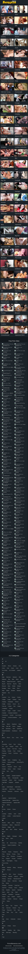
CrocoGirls (4, 399)
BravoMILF (17, 386)
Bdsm (17, 679)
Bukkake (19, 690)
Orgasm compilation (12, 845)
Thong (3, 910)
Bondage (4, 688)
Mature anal (17, 825)
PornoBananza (18, 582)
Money (15, 829)
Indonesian (19, 789)
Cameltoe (4, 697)
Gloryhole (10, 766)
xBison (10, 532)
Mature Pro (4, 629)
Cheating (4, 701)
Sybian (8, 901)
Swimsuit (15, 898)
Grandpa (4, 769)
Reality (3, 867)
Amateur (15, 665)
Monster (21, 829)
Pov (3, 858)
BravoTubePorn (18, 393)
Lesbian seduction (16, 816)
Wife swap (8, 932)
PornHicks (17, 415)
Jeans (3, 804)
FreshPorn (17, 532)
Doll (3, 728)
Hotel (15, 780)
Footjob (19, 751)
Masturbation (5, 825)
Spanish (13, 889)
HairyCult (4, 467)
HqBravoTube (18, 564)
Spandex (8, 889)
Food (14, 751)
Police (18, 854)
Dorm (14, 728)
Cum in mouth (18, 715)
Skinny (7, 883)
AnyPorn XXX (18, 567)
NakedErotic (5, 461)
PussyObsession (6, 475)
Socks (15, 887)
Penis (3, 854)
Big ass (19, 681)
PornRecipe (17, 389)
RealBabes (4, 365)
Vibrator (3, 925)
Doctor (13, 726)
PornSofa (4, 406)
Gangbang (14, 760)
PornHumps (4, 535)
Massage (18, 822)
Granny (9, 769)
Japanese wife (17, 802)
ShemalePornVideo (19, 397)
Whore (19, 930)
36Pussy (17, 604)
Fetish (17, 746)
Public (3, 860)
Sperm (3, 892)
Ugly (3, 919)
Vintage (9, 925)
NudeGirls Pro (5, 348)
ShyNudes (4, 545)
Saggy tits (4, 874)
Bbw (13, 679)
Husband (17, 782)
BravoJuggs (17, 449)
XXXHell (4, 605)
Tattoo (7, 905)
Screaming (20, 874)
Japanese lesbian (12, 798)
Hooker (10, 780)
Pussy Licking (5, 863)
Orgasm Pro (17, 495)
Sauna (14, 874)
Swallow (4, 898)
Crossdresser (5, 715)
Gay (20, 760)
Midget (9, 827)
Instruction (10, 791)
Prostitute (20, 858)
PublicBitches (18, 442)
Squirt (16, 892)
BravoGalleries (18, 478)
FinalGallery (17, 412)
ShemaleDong (18, 368)
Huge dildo (4, 782)
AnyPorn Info (5, 623)
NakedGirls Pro (18, 345)
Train (16, 912)
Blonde (13, 686)
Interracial (16, 791)
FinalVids (17, 633)
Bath (20, 677)
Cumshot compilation (12, 717)
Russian (9, 869)
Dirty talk (8, 726)
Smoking (10, 887)
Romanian (20, 867)
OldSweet (4, 510)
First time (14, 748)
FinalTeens (4, 424)
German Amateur (11, 762)
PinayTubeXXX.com (6, 589)
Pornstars (13, 856)
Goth (20, 766)
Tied (15, 910)
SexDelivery (4, 636)
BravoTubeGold (5, 626)
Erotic (17, 737)
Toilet (8, 912)
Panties (9, 851)
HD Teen (4, 777)
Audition (19, 670)
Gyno (12, 771)
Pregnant (8, 858)
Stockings (17, 894)
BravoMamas (5, 413)
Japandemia (17, 620)
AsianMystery (18, 488)
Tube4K (23, 540)
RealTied (17, 554)
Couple (14, 710)
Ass (21, 668)
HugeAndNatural (5, 478)
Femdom (11, 746)
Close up (4, 706)
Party (21, 851)
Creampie (4, 712)
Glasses (4, 766)
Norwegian (14, 836)
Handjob (8, 775)
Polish (3, 856)
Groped (19, 769)
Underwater (13, 919)
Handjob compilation (16, 775)
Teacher (16, 905)
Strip (8, 896)
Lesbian (9, 816)
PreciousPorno (5, 500)
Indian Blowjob (10, 786)
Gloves (15, 766)
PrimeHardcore (5, 538)
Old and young (13, 842)
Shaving (4, 878)
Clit (18, 704)
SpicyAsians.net (5, 575)
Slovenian (10, 885)
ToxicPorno (4, 643)
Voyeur (14, 925)
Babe (3, 677)
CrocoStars (17, 355)
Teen (3, 907)
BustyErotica (17, 469)
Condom (11, 708)
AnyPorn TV (5, 516)
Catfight (3, 699)
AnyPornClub (5, 447)
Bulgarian (4, 692)
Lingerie (3, 818)
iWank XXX (17, 455)
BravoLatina (17, 435)
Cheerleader (10, 701)
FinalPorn (4, 358)
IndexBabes (4, 513)
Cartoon (13, 697)
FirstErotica (17, 465)
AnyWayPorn (17, 492)
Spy (12, 892)
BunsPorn (4, 520)
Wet (14, 930)
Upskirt (3, 921)
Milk (3, 829)
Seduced (10, 876)
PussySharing (5, 555)
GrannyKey (17, 643)
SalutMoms (17, 419)
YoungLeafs (4, 526)
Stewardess (10, 894)
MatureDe (17, 607)
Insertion (4, 791)
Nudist (20, 836)
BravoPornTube (18, 577)
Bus (9, 692)
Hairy (3, 775)
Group (3, 771)
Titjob (3, 912)
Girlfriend (8, 764)
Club (14, 706)
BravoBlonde (5, 485)
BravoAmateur (5, 565)
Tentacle (14, 907)
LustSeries (4, 457)
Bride (3, 690)
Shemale (9, 878)
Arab (8, 668)
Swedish (9, 898)
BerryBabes (17, 452)
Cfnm (19, 699)
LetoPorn (4, 444)
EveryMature (5, 572)
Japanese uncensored (6, 802)
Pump (16, 860)
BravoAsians (17, 383)
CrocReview (17, 525)
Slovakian (4, 885)
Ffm (21, 746)
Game (9, 760)
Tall (3, 905)
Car (9, 697)
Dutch (3, 733)
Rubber (3, 869)
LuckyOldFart (18, 432)
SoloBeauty (17, 610)
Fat (3, 746)
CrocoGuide (4, 355)
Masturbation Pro (6, 345)
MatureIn (17, 594)
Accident (4, 665)
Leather (3, 816)
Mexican (4, 827)
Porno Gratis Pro (18, 557)
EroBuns (4, 381)
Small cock (17, 885)
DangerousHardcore (19, 587)
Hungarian (11, 782)
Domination (8, 728)
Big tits (15, 683)
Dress (20, 730)
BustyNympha (18, 502)
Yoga (3, 937)
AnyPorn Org (17, 439)
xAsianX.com (5, 598)
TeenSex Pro (5, 434)
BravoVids (17, 482)
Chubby (3, 704)
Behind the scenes (11, 681)
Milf (13, 827)
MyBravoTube (5, 568)
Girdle (3, 764)
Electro (8, 737)
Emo (13, 737)
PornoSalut (17, 475)
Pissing (13, 854)
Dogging (19, 726)
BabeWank (17, 401)
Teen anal (8, 907)
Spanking (19, 889)
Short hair (14, 881)
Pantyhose (15, 851)
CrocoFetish (4, 503)
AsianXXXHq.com (6, 377)
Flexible (9, 751)
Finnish (8, 748)
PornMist (17, 358)
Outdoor (3, 847)
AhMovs (16, 362)
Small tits (4, 887)
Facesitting (4, 744)
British (7, 690)
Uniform (19, 919)
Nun (3, 838)
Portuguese (19, 856)
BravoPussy (5, 578)
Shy (3, 883)
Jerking (8, 804)
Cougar (9, 710)
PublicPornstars (18, 590)
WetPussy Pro (18, 538)
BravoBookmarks (6, 387)
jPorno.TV (4, 582)
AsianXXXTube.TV (6, 373)
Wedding (10, 930)
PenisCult (4, 562)
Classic (14, 704)
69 (2, 661)
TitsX (9, 383)
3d (5, 661)
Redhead (9, 867)
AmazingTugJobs (18, 379)
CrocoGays (4, 352)
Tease (21, 905)
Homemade (4, 780)
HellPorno (17, 570)
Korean (14, 809)
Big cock (9, 683)
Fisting (20, 748)
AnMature (17, 535)
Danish (8, 724)
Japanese (4, 798)
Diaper (20, 724)
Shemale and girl (17, 878)
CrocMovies (4, 464)
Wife (3, 932)
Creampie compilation (12, 712)
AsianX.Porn (17, 544)
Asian (17, 668)
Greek (14, 769)
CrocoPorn (17, 485)
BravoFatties (5, 431)
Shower (20, 881)
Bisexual (4, 686)
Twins (3, 914)
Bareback (15, 677)
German (3, 762)
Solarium (21, 887)
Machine (4, 822)
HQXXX (11, 393)
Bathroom (4, 679)
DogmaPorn (4, 437)
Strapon (3, 896)
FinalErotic (17, 459)
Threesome (9, 910)
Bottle (14, 688)
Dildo (3, 726)
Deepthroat (14, 724)
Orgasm (3, 845)
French (9, 753)
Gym (8, 771)
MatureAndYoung (6, 417)
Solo (3, 889)
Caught (9, 699)
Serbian (21, 876)
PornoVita (4, 492)
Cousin (19, 710)
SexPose (4, 391)
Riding (14, 867)
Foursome (4, 753)
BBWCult (17, 518)
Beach (22, 679)
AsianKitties (17, 512)
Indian (3, 786)
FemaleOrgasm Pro (6, 496)
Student (13, 896)
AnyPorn (4, 403)
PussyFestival (5, 585)
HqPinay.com (18, 498)
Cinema (9, 704)
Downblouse (14, 730)
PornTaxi (4, 601)
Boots (9, 688)
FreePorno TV (5, 558)
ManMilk (4, 454)
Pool (8, 856)
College (19, 706)
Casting (18, 697)
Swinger (21, 898)
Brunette (13, 690)
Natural (3, 836)
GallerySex (4, 409)
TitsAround (4, 488)
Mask (13, 822)
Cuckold (11, 715)
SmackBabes (5, 396)
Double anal (19, 728)
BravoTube (4, 427)
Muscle (3, 831)
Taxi (11, 905)
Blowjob (19, 686)
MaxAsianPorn (5, 548)
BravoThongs (18, 505)
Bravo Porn (17, 365)
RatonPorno (17, 629)
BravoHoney (5, 633)
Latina (19, 813)
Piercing (8, 854)
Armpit (12, 668)
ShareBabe (17, 646)
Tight (19, 910)
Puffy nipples (9, 860)
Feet (7, 746)
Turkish (20, 912)
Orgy (19, 845)
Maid (9, 822)
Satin (10, 874)
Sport (8, 892)
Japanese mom (15, 800)
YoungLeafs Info (18, 372)
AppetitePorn (17, 522)
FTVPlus (17, 348)
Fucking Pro (17, 422)
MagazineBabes (5, 646)
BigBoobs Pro (18, 508)
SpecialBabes (5, 482)
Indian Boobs (17, 786)
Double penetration (6, 730)
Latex (15, 813)
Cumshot (4, 717)
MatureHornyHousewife (20, 626)
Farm (15, 744)
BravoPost (4, 639)
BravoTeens (4, 523)
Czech (3, 719)
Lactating (4, 813)
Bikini (20, 683)
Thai (19, 907)
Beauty (3, 681)
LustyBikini (4, 542)
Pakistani (4, 851)
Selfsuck (16, 876)
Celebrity (14, 699)
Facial (10, 744)
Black (9, 686)
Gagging (4, 760)
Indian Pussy (12, 789)
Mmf (7, 829)
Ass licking (4, 670)
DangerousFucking (19, 405)
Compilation (4, 708)
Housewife (20, 780)
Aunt (3, 672)
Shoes (9, 881)
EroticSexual (17, 574)
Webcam (4, 930)
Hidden (22, 777)
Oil (7, 842)
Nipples (8, 836)
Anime (3, 668)
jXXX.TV (17, 429)
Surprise (18, 896)
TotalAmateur (18, 547)
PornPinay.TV (18, 639)
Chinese (16, 701)
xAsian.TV (17, 515)
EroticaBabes (5, 608)
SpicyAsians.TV (5, 421)
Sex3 (22, 579)
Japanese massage (6, 800)
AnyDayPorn (17, 528)
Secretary (4, 876)
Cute (20, 717)
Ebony (3, 737)
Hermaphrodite (15, 777)
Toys (12, 912)
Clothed (9, 706)
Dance (3, 724)
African (9, 665)
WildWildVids (5, 595)
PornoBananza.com (9, 2)
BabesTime (17, 600)
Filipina (3, 748)
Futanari (4, 755)
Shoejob (4, 881)
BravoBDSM (17, 649)
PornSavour (17, 445)
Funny (21, 753)
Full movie (15, 753)
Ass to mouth (12, 670)
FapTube (17, 472)
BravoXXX (4, 611)
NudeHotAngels (5, 506)
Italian (22, 791)
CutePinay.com (18, 617)
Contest (3, 710)
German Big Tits (20, 762)
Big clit (3, 683)
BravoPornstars (5, 471)
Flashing (4, 751)
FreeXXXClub (18, 375)
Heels (9, 777)
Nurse (7, 838)
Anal (20, 665)
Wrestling (15, 932)
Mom (11, 829)
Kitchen (9, 809)
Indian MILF (4, 789)
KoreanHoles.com (6, 619)
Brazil (18, 688)
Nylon (12, 838)
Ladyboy (10, 813)
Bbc (9, 679)
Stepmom (4, 894)
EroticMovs (4, 552)
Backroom (8, 677)
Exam (22, 737)
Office (3, 842)
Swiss (3, 901)
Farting (19, 744)
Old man (20, 842)
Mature (11, 825)
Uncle (7, 919)
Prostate (13, 858)
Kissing (3, 809)
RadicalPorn (17, 636)
